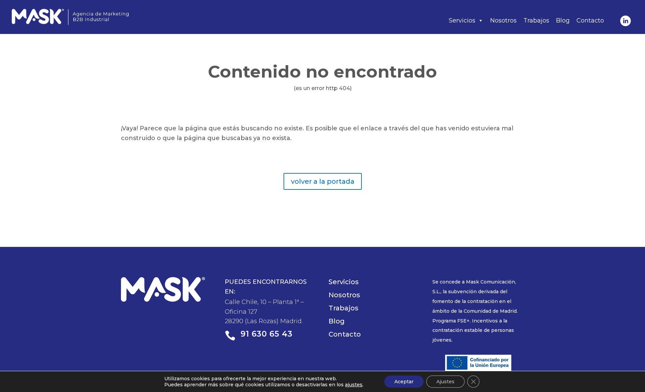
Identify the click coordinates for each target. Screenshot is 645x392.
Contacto (590, 20)
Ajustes (445, 382)
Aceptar (404, 382)
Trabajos (536, 20)
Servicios (462, 20)
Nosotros (503, 20)
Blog (563, 20)
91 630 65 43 (267, 334)
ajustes (353, 385)
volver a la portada (322, 181)
